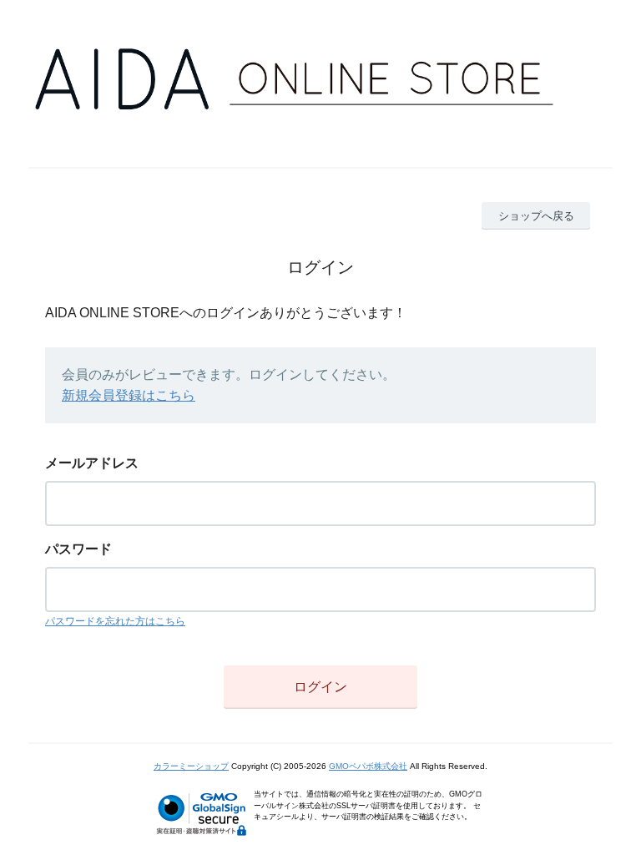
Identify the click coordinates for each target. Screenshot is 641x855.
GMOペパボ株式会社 (368, 766)
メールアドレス (92, 463)
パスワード (78, 549)
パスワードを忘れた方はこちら (115, 621)
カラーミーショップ (191, 766)
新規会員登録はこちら (128, 395)
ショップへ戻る (536, 216)
